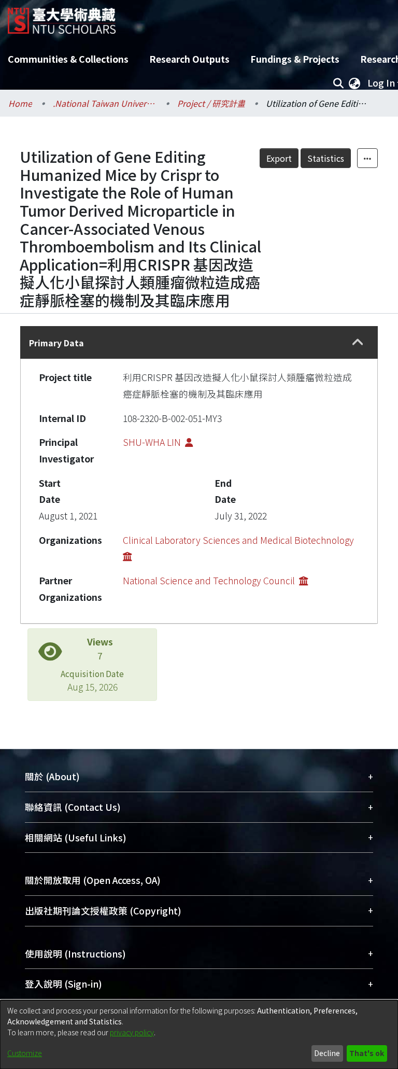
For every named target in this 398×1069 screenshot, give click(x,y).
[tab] (199, 342)
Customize (24, 1053)
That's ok (366, 1053)
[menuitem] (354, 83)
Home (20, 103)
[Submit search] (338, 83)
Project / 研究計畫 (211, 103)
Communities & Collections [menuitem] (68, 58)
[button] (358, 342)
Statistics (325, 158)
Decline (327, 1053)
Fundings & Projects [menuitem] (294, 58)
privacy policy (132, 1032)
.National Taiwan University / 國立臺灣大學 (105, 103)
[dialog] (199, 1034)
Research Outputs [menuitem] (189, 58)
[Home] (62, 17)
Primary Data (56, 342)
